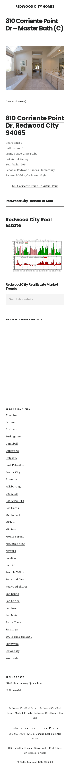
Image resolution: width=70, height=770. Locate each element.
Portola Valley (15, 572)
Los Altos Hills (15, 500)
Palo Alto (11, 565)
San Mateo (13, 615)
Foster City (13, 472)
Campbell (12, 443)
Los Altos (12, 493)
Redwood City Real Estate (29, 222)
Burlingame (13, 436)
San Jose (11, 608)
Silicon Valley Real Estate (48, 748)
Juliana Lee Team (25, 728)
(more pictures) (16, 101)
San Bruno (12, 593)
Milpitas (11, 529)
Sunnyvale (12, 643)
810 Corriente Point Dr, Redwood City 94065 (35, 125)
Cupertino (12, 450)
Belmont (11, 422)
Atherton (12, 415)
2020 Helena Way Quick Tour (24, 683)
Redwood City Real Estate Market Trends (32, 286)
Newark (11, 550)
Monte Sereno (15, 536)
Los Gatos (12, 508)
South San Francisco (19, 636)
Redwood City (15, 579)
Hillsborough (14, 486)
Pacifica (11, 558)
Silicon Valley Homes (20, 748)
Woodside (12, 658)
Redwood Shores (17, 586)
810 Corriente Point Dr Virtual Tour (35, 186)
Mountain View (15, 543)
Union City (12, 651)
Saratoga (12, 629)
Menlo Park (13, 515)
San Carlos (13, 601)
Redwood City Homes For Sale (29, 200)
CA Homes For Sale (35, 752)
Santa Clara (13, 622)
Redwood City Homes (35, 6)
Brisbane (11, 429)
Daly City (11, 458)
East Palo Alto (15, 465)
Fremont (11, 479)
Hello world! (13, 690)
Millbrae (11, 522)
